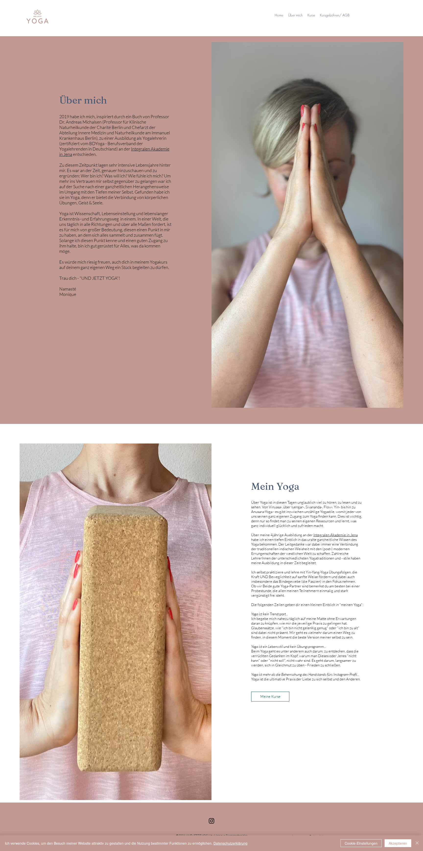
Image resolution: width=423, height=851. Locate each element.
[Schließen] (417, 843)
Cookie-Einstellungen (361, 843)
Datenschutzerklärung (230, 843)
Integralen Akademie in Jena (335, 535)
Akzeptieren (398, 843)
